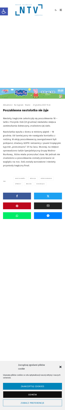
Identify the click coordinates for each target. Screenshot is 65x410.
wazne (29, 184)
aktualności (20, 178)
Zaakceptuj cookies (32, 386)
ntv (55, 326)
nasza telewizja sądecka (39, 326)
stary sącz (20, 332)
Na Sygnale (18, 105)
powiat (18, 184)
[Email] (48, 205)
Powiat (17, 259)
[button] (4, 11)
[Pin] (17, 205)
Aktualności (8, 105)
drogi (44, 321)
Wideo (30, 259)
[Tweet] (48, 196)
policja (33, 178)
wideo (31, 332)
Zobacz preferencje (32, 403)
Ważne (27, 105)
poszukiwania (47, 178)
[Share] (17, 196)
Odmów (32, 394)
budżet (33, 321)
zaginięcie (41, 184)
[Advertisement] (32, 54)
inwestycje (20, 326)
